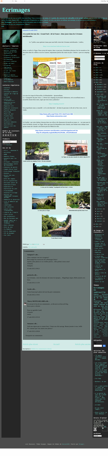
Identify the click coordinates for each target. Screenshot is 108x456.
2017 (97, 70)
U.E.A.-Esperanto (10, 231)
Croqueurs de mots (10, 55)
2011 (97, 224)
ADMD (5, 154)
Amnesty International (98, 321)
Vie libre (7, 235)
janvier (100, 221)
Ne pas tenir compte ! (99, 408)
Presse (102, 324)
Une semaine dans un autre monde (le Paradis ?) (102, 204)
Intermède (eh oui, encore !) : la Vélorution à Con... (102, 99)
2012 (97, 82)
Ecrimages (16, 10)
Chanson (102, 304)
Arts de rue (97, 330)
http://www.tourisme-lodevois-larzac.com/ (56, 46)
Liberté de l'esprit (11, 212)
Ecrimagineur (8, 59)
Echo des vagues (9, 178)
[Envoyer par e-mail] (47, 244)
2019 (97, 67)
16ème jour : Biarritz (101, 195)
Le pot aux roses (10, 71)
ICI (105, 427)
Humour (96, 304)
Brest (106, 325)
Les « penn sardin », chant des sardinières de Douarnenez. (101, 388)
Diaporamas (105, 332)
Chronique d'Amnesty (11, 91)
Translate (9, 145)
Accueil (56, 344)
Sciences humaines (10, 122)
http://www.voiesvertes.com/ (57, 116)
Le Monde (7, 97)
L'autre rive (99, 254)
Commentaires (100, 59)
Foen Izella (99, 248)
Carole (29, 289)
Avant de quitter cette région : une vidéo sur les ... (102, 113)
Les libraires (9, 207)
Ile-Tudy (98, 378)
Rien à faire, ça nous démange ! (101, 413)
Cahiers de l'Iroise (98, 238)
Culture (105, 294)
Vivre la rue (99, 281)
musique (105, 308)
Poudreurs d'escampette (8, 79)
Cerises (6, 89)
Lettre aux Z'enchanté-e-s (9, 100)
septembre (100, 92)
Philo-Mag (7, 112)
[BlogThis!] (48, 244)
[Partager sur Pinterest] (52, 244)
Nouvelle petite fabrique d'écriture (11, 75)
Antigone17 (30, 254)
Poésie (96, 294)
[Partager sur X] (49, 244)
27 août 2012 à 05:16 (33, 317)
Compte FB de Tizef (10, 169)
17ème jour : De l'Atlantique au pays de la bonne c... (102, 190)
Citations (97, 301)
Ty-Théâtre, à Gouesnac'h (100, 279)
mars (99, 216)
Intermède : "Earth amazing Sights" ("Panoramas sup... (101, 172)
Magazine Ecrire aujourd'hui (9, 103)
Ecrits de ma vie (101, 297)
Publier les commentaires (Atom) (42, 349)
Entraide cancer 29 (10, 182)
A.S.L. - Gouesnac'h (11, 150)
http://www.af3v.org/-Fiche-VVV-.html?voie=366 (56, 114)
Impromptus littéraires (8, 68)
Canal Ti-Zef (99, 241)
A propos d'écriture (11, 48)
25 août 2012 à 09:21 (33, 268)
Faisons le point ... (100, 198)
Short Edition (9, 225)
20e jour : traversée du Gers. (102, 149)
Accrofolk (7, 152)
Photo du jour (9, 114)
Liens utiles (8, 214)
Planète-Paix (8, 116)
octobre (100, 89)
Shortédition (8, 124)
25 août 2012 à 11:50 (33, 282)
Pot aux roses (9, 118)
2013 (97, 80)
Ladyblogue (7, 205)
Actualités (98, 296)
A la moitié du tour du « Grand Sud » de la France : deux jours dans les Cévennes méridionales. (100, 398)
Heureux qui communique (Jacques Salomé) (11, 196)
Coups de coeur (101, 298)
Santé (100, 325)
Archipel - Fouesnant (11, 162)
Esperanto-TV (8, 186)
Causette (7, 87)
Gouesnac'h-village (10, 192)
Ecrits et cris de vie (101, 314)
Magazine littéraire (11, 108)
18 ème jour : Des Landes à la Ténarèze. (102, 179)
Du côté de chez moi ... (101, 306)
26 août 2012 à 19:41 (33, 295)
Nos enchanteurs (9, 216)
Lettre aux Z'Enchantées (8, 209)
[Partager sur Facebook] (51, 244)
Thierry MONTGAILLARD (36, 301)
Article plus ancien (82, 344)
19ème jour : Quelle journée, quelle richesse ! (101, 163)
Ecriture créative (10, 61)
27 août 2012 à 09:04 (33, 331)
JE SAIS (97, 405)
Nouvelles (97, 317)
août (99, 94)
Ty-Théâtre (7, 229)
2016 (97, 72)
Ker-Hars (98, 250)
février (100, 218)
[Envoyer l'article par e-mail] (43, 244)
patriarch (30, 275)
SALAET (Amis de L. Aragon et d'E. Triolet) (10, 222)
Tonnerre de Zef (100, 276)
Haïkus (100, 328)
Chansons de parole (10, 167)
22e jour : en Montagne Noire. (101, 140)
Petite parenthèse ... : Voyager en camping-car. (102, 155)
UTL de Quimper (9, 233)
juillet (100, 209)
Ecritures (97, 309)
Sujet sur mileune (101, 336)
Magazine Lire (9, 106)
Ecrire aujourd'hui (10, 180)
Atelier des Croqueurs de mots (101, 319)
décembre (100, 84)
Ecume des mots (9, 63)
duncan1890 (65, 444)
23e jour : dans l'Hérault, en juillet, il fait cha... (102, 129)
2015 (97, 75)
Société (96, 312)
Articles (99, 56)
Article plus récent (30, 344)
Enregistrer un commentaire (34, 335)
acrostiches (97, 337)
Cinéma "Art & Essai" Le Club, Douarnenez (100, 245)
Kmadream (98, 252)
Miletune (7, 73)
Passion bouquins (10, 110)
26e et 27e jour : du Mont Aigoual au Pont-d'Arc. (102, 106)
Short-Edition (9, 81)
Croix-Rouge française (11, 171)
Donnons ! (7, 173)
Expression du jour (10, 188)
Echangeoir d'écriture (11, 57)
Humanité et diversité (11, 199)
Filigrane (7, 65)
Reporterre (7, 120)
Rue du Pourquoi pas (11, 218)
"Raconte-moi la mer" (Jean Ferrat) (102, 184)
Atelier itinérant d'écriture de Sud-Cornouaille (10, 52)
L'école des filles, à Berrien (101, 257)
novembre (100, 87)
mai (98, 214)
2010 (97, 226)
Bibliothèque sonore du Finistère (11, 164)
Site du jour (8, 227)
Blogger (81, 444)
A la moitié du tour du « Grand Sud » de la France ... (102, 121)
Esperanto (96, 334)
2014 (97, 77)
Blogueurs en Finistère (99, 235)
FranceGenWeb (8, 190)
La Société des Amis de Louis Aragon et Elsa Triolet (100, 262)
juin (99, 211)
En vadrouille (33, 247)
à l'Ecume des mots (101, 302)
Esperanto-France (10, 184)
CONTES (106, 322)
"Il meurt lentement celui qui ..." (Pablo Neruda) (100, 357)
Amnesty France (9, 156)
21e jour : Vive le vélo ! (102, 144)
